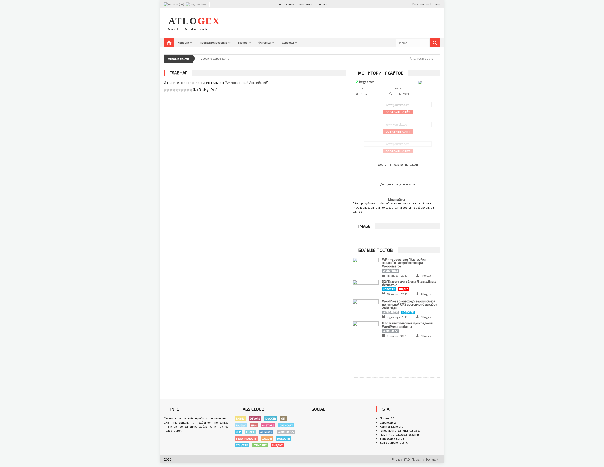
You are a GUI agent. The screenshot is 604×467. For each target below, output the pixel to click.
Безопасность (246, 438)
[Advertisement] (354, 23)
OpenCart (286, 425)
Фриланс (260, 445)
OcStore (268, 425)
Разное (243, 42)
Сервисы (288, 42)
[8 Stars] (185, 90)
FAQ (407, 459)
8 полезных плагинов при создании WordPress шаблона (407, 324)
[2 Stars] (168, 90)
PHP (238, 431)
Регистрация (421, 3)
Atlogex (426, 275)
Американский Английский (246, 82)
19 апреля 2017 (397, 294)
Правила (418, 459)
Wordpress (390, 270)
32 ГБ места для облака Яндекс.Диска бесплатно (409, 283)
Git (283, 418)
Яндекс (403, 289)
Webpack (266, 431)
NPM (254, 425)
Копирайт (433, 459)
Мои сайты (396, 200)
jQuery (241, 425)
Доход (267, 438)
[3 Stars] (171, 90)
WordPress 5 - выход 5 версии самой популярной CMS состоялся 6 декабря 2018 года (409, 304)
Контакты (305, 3)
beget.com (366, 82)
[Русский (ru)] (174, 3)
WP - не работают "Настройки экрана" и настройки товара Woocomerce (404, 262)
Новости (184, 42)
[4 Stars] (173, 90)
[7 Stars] (182, 90)
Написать (324, 3)
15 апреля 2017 (397, 275)
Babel (240, 418)
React (250, 431)
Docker (270, 418)
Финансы (265, 42)
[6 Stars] (179, 90)
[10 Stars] (190, 90)
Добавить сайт (398, 112)
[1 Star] (165, 90)
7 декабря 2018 (397, 317)
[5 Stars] (176, 90)
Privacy (397, 459)
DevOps (255, 418)
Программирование (214, 42)
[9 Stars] (188, 90)
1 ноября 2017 (396, 335)
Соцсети (242, 445)
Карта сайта (286, 3)
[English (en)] (196, 3)
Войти (436, 3)
